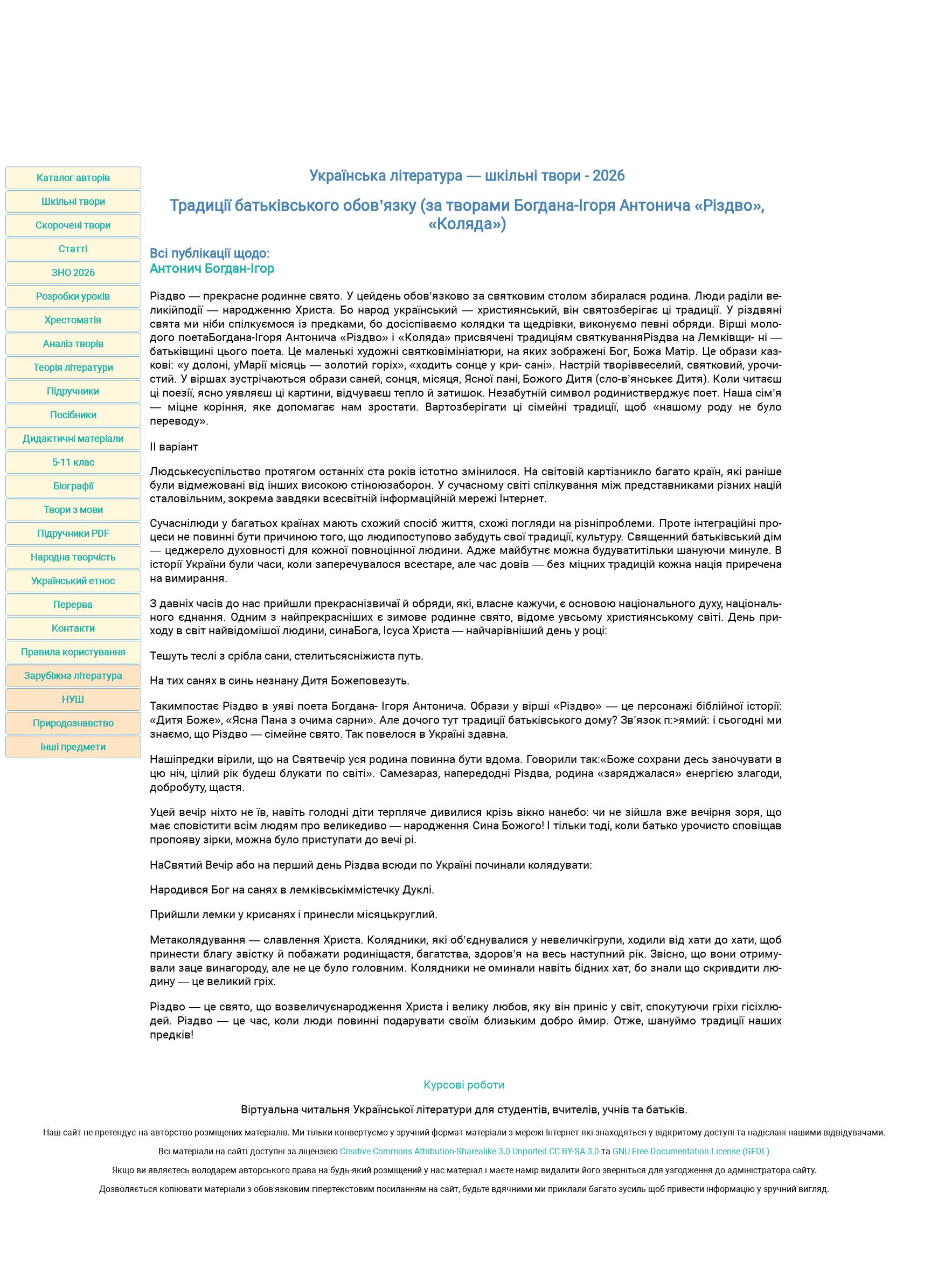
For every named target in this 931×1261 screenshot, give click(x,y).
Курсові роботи (464, 1084)
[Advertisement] (465, 79)
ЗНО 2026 (73, 272)
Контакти (73, 628)
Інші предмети (73, 746)
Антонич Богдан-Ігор (212, 268)
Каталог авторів (73, 177)
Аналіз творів (73, 343)
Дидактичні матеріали (73, 438)
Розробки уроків (73, 296)
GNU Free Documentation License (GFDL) (691, 1151)
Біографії (73, 485)
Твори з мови (73, 509)
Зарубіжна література (73, 675)
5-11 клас (73, 462)
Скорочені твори (73, 225)
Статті (73, 248)
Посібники (73, 414)
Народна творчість (73, 557)
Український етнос (73, 580)
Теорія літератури (73, 367)
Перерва (73, 604)
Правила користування (73, 651)
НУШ (73, 699)
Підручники (73, 391)
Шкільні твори (73, 201)
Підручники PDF (73, 533)
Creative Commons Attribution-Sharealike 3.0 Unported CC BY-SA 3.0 (469, 1151)
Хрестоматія (73, 319)
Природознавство (73, 723)
